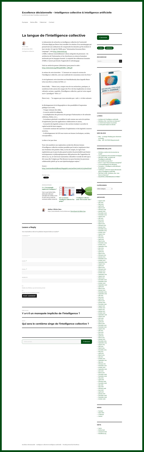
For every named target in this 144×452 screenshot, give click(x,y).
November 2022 (102, 258)
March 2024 (101, 241)
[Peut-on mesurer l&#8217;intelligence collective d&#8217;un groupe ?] (67, 191)
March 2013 (101, 355)
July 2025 (100, 218)
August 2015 (101, 329)
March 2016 (101, 323)
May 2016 (100, 320)
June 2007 (101, 390)
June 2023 (101, 248)
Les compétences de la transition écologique (110, 155)
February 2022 (102, 269)
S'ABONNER (103, 37)
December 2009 (102, 374)
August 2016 (101, 316)
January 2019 (101, 302)
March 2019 (101, 301)
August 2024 (101, 234)
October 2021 (101, 272)
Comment (26, 236)
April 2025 (101, 222)
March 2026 (101, 208)
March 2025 (101, 223)
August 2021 (101, 276)
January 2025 (101, 227)
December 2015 (102, 325)
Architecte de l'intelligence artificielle (108, 119)
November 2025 (102, 215)
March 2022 (101, 267)
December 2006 (102, 395)
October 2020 (101, 283)
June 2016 (101, 318)
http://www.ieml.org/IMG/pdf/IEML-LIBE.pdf (57, 68)
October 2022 (101, 260)
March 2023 (101, 253)
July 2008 (100, 385)
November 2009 (102, 376)
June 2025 (101, 220)
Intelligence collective (28, 51)
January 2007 (101, 393)
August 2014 (101, 344)
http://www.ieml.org (60, 51)
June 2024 (101, 237)
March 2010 (101, 372)
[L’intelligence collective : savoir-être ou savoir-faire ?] (84, 191)
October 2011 (101, 358)
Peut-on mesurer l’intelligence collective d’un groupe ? (66, 199)
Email (24, 269)
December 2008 (102, 383)
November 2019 (102, 292)
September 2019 (102, 293)
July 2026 (100, 202)
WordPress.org (102, 433)
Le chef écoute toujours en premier (107, 123)
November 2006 (102, 397)
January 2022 (101, 271)
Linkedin (109, 48)
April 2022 (101, 265)
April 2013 (101, 353)
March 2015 (101, 337)
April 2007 (101, 392)
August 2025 (101, 216)
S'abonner (86, 341)
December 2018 (102, 304)
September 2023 (102, 246)
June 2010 (101, 371)
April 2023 (101, 251)
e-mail (100, 48)
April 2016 (101, 322)
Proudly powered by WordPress (71, 444)
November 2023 (102, 243)
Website (25, 277)
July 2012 (100, 357)
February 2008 (102, 388)
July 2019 (100, 295)
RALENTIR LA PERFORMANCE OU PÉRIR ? (109, 176)
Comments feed (102, 432)
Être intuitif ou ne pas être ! (105, 161)
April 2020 (101, 286)
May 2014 (100, 346)
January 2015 (101, 339)
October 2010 (101, 367)
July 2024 (100, 236)
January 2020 (101, 290)
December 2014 (102, 341)
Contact (51, 22)
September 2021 (102, 274)
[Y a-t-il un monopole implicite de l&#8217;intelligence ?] (50, 194)
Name (24, 261)
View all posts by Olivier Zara (78, 211)
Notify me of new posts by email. (31, 292)
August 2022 (101, 264)
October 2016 (101, 313)
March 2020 (101, 288)
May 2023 (100, 250)
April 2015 (101, 336)
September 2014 (102, 343)
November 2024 (102, 230)
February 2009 (102, 381)
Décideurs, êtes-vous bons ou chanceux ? (109, 121)
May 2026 (101, 204)
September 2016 (102, 315)
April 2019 (101, 299)
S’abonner (43, 22)
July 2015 (100, 330)
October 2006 (102, 399)
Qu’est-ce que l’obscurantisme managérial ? (110, 162)
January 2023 (101, 257)
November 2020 (102, 281)
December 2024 (102, 229)
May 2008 (101, 386)
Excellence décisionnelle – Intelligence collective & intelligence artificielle (67, 12)
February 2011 (102, 364)
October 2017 (101, 308)
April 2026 (101, 206)
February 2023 (102, 255)
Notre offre (33, 22)
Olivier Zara (25, 46)
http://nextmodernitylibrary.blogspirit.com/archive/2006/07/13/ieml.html (67, 168)
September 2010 (102, 369)
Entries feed (101, 430)
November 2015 (102, 327)
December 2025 (102, 213)
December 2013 (102, 350)
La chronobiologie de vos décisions (107, 164)
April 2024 (101, 239)
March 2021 (101, 278)
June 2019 (101, 297)
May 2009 (101, 378)
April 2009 (101, 379)
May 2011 (100, 362)
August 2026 (101, 201)
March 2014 (101, 348)
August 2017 (101, 309)
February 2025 (102, 225)
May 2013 (100, 351)
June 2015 (101, 332)
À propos (25, 22)
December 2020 (102, 279)
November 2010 (102, 365)
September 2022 (102, 262)
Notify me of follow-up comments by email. (33, 288)
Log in (100, 428)
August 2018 (101, 306)
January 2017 (101, 311)
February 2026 (102, 209)
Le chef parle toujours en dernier (107, 124)
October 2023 (101, 244)
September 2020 (102, 285)
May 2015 (100, 334)
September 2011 (102, 360)
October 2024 (101, 232)
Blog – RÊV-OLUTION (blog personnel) (108, 140)
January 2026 (101, 211)
